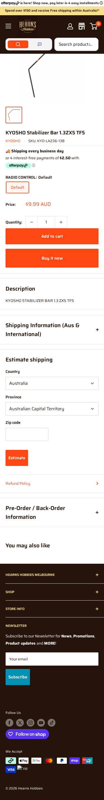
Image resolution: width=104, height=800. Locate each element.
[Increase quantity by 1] (61, 222)
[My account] (70, 26)
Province (13, 397)
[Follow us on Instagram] (30, 723)
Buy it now (52, 258)
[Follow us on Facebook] (9, 723)
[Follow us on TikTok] (51, 723)
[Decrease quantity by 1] (31, 222)
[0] (93, 26)
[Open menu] (8, 26)
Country (13, 371)
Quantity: (14, 222)
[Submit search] (91, 44)
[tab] (18, 44)
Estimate (16, 458)
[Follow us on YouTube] (41, 723)
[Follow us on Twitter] (20, 723)
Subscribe (17, 677)
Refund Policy (18, 483)
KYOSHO (13, 141)
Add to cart (52, 236)
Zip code (13, 422)
